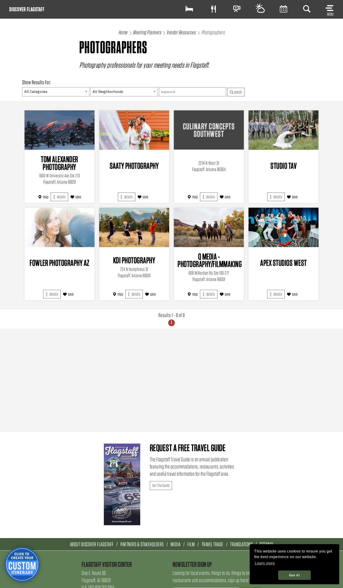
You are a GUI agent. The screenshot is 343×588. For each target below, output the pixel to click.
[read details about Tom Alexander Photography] (59, 130)
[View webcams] (237, 9)
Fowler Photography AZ (59, 263)
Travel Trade (212, 544)
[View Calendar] (283, 9)
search (238, 92)
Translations (241, 544)
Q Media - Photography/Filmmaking (210, 260)
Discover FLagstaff (27, 9)
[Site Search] (307, 9)
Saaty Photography (134, 166)
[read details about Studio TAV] (283, 130)
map (46, 197)
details (61, 197)
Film (191, 544)
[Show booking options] (189, 9)
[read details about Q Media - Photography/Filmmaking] (209, 227)
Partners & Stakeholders (142, 544)
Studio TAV (283, 166)
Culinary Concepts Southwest (209, 130)
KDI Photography (134, 260)
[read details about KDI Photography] (134, 227)
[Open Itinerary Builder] (22, 564)
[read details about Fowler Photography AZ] (59, 227)
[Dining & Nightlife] (213, 9)
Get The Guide (161, 485)
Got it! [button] (294, 575)
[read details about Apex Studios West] (283, 227)
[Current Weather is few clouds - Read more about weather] (260, 9)
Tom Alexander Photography (59, 163)
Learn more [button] (265, 563)
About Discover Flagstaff (92, 544)
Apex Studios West (283, 263)
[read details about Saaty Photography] (134, 130)
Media (176, 544)
